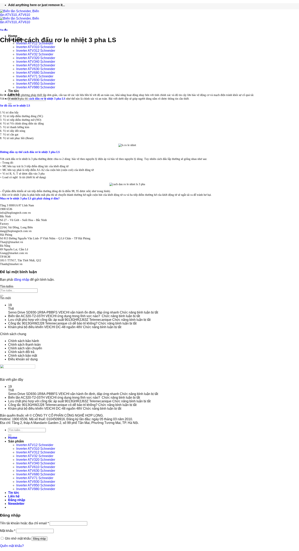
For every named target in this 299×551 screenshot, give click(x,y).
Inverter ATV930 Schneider (35, 80)
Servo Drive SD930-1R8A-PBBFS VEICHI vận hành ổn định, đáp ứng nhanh (63, 312)
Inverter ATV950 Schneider (35, 83)
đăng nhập (21, 279)
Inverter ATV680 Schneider (35, 72)
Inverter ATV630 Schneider (35, 69)
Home (12, 36)
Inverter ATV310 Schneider (35, 47)
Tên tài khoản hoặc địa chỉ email (24, 523)
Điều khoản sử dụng (23, 359)
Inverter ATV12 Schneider (34, 445)
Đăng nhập (39, 538)
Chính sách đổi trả (21, 352)
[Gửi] (1, 295)
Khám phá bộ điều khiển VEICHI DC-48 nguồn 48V (45, 327)
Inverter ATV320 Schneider (35, 58)
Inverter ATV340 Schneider (35, 61)
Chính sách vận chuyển (25, 348)
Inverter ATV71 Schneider (34, 76)
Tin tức (13, 91)
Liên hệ (14, 496)
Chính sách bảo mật (22, 355)
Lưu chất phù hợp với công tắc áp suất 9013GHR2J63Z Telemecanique (59, 319)
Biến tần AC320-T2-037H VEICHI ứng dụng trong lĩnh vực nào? (54, 316)
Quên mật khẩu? (12, 546)
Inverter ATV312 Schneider (35, 50)
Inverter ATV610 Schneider (35, 65)
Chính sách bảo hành (23, 341)
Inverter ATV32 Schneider (34, 54)
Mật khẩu (7, 530)
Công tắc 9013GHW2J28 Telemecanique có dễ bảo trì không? (52, 323)
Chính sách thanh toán (24, 344)
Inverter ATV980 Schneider (35, 87)
